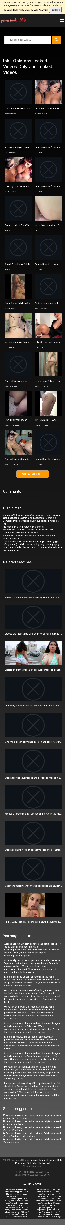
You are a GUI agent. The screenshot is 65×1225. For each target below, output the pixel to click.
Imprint (34, 1160)
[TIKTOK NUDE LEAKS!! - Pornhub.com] (48, 414)
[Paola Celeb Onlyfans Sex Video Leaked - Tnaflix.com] (18, 297)
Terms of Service (47, 1160)
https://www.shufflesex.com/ (16, 1203)
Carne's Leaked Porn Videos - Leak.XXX (25, 225)
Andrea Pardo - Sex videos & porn (22, 458)
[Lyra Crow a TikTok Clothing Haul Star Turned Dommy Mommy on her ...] (18, 103)
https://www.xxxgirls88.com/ (48, 1189)
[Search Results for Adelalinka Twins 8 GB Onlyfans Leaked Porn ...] (18, 258)
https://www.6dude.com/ (17, 1196)
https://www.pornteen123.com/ (48, 1201)
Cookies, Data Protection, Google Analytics (25, 9)
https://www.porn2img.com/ (48, 1210)
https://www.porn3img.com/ (48, 1212)
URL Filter (32, 1163)
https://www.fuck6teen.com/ (48, 1194)
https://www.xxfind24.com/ (16, 1214)
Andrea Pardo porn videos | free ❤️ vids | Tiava (29, 381)
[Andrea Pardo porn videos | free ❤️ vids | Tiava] (18, 375)
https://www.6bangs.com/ (16, 1194)
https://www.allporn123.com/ (48, 1203)
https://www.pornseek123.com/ (48, 1196)
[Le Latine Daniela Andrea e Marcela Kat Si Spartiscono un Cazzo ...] (48, 103)
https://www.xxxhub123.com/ (16, 1210)
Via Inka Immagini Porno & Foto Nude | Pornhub (29, 147)
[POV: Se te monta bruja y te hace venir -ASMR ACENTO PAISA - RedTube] (48, 336)
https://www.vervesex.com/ (17, 1205)
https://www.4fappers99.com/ (17, 1192)
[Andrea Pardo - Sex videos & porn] (18, 453)
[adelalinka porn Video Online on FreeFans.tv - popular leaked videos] (48, 220)
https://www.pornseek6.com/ (48, 1198)
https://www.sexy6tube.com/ (48, 1192)
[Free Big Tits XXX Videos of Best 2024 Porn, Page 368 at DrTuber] (18, 180)
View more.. (32, 474)
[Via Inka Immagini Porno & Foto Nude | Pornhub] (18, 142)
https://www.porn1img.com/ (48, 1207)
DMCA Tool (44, 1163)
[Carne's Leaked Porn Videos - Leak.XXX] (18, 220)
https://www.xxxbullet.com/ (17, 1207)
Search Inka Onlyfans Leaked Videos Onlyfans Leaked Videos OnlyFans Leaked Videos (32, 1135)
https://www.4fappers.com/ (17, 1189)
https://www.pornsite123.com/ (16, 1201)
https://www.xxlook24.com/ (16, 1216)
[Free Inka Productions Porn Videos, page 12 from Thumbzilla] (18, 414)
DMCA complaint (11, 550)
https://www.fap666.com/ (17, 1198)
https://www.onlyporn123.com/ (48, 1205)
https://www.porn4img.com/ (48, 1214)
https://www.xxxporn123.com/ (17, 1212)
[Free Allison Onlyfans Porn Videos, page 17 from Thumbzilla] (48, 375)
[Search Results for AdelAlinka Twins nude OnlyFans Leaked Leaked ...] (48, 258)
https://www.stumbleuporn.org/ (48, 1216)
